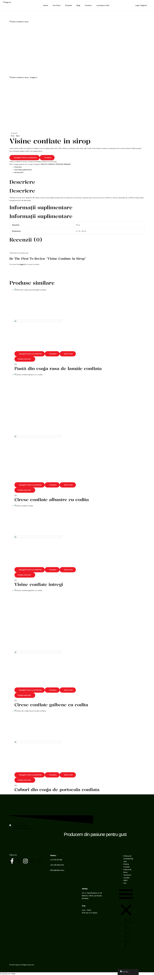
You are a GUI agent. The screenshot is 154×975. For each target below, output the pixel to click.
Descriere (18, 167)
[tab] (79, 167)
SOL (125, 883)
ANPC (125, 880)
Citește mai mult (24, 359)
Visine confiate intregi (38, 584)
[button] (126, 902)
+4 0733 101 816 (56, 860)
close (13, 973)
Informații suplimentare (23, 170)
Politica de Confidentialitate (128, 858)
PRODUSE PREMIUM (63, 164)
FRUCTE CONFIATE (48, 164)
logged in (22, 264)
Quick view (68, 354)
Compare (47, 157)
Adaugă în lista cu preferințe (25, 157)
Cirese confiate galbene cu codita (51, 704)
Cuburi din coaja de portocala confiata (56, 789)
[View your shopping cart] (150, 5)
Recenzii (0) (18, 172)
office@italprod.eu (57, 870)
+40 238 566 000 (57, 865)
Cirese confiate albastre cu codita (51, 499)
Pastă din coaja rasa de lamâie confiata (58, 368)
